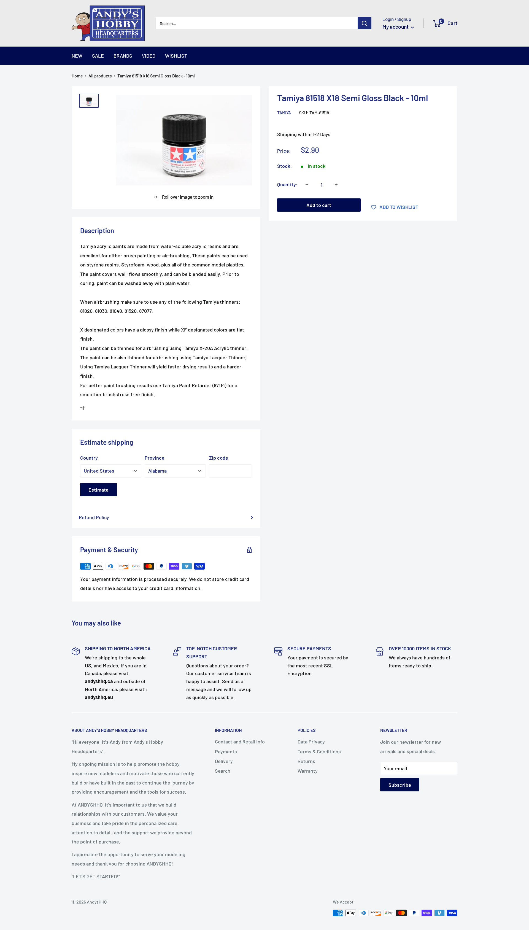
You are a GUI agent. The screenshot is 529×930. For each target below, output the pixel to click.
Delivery (224, 761)
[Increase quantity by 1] (336, 184)
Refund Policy (94, 517)
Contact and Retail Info (240, 741)
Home (77, 75)
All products (100, 75)
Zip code (218, 458)
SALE (98, 56)
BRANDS (123, 56)
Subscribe (399, 785)
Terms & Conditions (319, 751)
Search (222, 771)
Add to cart (318, 205)
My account (396, 26)
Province (154, 458)
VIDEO (148, 56)
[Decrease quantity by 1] (307, 184)
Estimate (98, 490)
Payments (226, 751)
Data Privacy (311, 741)
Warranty (308, 771)
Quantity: (287, 184)
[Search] (364, 23)
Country (89, 458)
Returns (306, 761)
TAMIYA (284, 112)
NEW (77, 56)
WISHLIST (176, 56)
